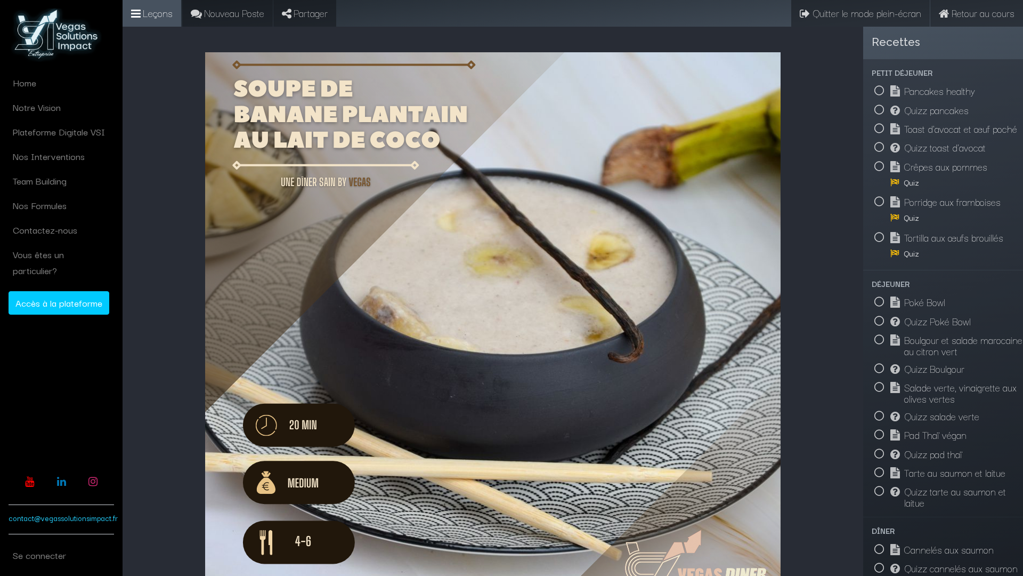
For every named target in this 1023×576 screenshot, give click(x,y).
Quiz (911, 182)
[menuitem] (61, 82)
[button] (943, 72)
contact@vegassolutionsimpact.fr (63, 518)
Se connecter (39, 555)
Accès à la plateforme (58, 302)
